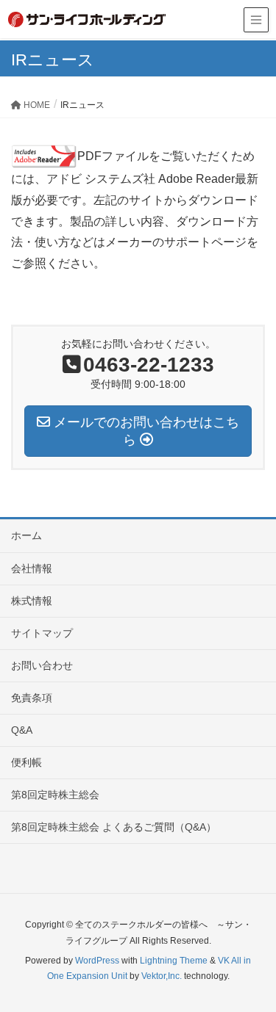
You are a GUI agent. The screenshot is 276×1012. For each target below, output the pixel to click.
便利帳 (26, 762)
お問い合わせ (42, 665)
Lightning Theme (174, 960)
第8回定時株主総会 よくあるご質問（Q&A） (113, 827)
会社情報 (31, 568)
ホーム (26, 535)
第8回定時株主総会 (55, 794)
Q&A (21, 730)
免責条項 (31, 698)
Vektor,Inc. (161, 976)
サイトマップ (42, 633)
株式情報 (31, 601)
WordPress (97, 960)
